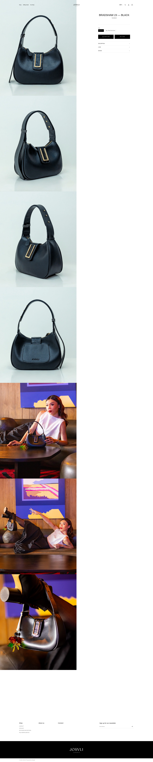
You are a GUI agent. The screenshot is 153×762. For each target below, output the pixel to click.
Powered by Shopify (30, 760)
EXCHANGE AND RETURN (25, 730)
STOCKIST (21, 728)
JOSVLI (24, 760)
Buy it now (122, 36)
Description (101, 43)
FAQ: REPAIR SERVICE (24, 732)
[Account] (128, 5)
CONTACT (21, 726)
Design (100, 50)
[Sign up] (132, 726)
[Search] (125, 5)
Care (99, 47)
